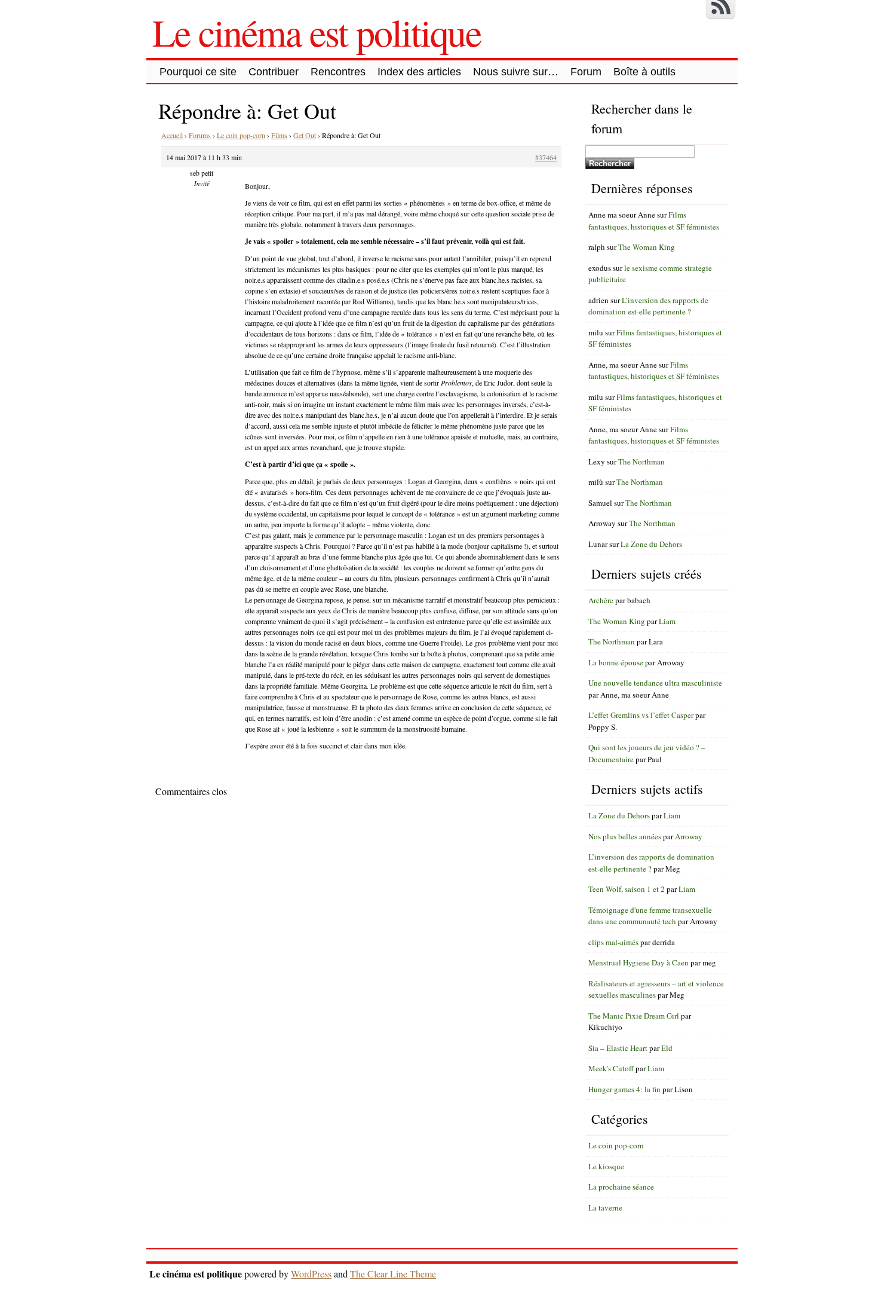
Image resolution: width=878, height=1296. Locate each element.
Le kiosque (606, 1166)
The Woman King (646, 247)
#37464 (546, 157)
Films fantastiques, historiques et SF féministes (653, 220)
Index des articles (419, 72)
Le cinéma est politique (316, 31)
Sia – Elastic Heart (617, 1048)
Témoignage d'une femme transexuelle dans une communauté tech (650, 915)
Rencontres (338, 72)
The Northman (641, 461)
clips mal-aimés (613, 942)
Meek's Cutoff (611, 1068)
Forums (200, 135)
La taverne (605, 1207)
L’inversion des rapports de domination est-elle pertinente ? (648, 306)
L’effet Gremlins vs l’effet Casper (640, 715)
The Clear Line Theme (393, 1273)
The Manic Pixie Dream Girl (633, 1015)
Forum (585, 72)
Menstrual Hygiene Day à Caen (638, 962)
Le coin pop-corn (241, 135)
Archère (600, 600)
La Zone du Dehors (651, 544)
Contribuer (273, 72)
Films (279, 135)
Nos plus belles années (624, 836)
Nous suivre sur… (515, 72)
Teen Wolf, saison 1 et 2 (626, 889)
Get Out (304, 135)
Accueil (172, 135)
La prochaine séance (621, 1186)
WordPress (311, 1273)
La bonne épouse (615, 662)
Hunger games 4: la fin (624, 1089)
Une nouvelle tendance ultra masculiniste (655, 682)
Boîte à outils (644, 72)
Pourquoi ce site (198, 72)
